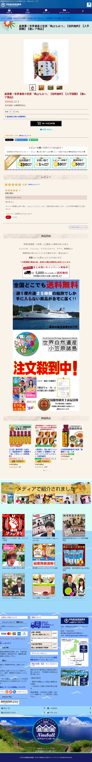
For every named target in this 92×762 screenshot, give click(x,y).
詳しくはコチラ (5, 643)
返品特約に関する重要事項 (16, 116)
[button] (83, 11)
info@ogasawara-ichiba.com (76, 635)
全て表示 (77, 227)
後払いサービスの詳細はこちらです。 (13, 687)
